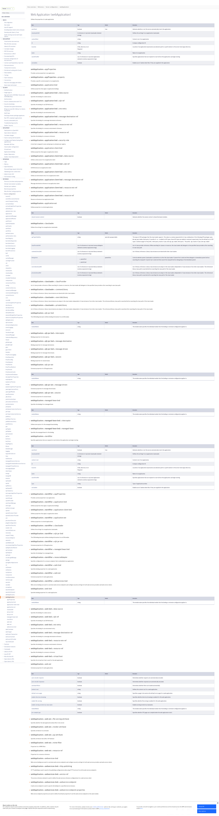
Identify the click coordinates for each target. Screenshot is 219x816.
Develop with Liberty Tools (11, 32)
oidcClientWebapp (11, 503)
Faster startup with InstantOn (12, 137)
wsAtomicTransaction (11, 634)
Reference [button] (6, 179)
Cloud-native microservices (11, 41)
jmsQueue (8, 406)
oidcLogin (8, 505)
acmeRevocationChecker (12, 199)
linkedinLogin (9, 448)
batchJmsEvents (10, 243)
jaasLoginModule (10, 391)
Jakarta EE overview (9, 46)
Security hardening (9, 104)
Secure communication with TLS (12, 101)
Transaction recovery (10, 68)
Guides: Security (8, 125)
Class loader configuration (11, 147)
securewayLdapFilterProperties (14, 545)
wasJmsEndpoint (10, 589)
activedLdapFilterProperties (13, 206)
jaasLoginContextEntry (12, 389)
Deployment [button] (6, 128)
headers (8, 352)
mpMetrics (8, 486)
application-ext (11, 607)
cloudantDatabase (11, 278)
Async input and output (10, 85)
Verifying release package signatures (14, 115)
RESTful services (8, 51)
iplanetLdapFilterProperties (13, 387)
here (141, 808)
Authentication (8, 90)
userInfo (8, 582)
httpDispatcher (10, 357)
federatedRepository (11, 337)
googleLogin (9, 344)
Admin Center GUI (9, 174)
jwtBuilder (8, 431)
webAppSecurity (10, 594)
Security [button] (5, 87)
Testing (6, 75)
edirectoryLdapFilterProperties (14, 317)
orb (7, 518)
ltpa (7, 456)
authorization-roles (11, 236)
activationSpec (10, 204)
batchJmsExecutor (11, 246)
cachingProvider (10, 260)
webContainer (9, 629)
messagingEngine (10, 468)
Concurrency (7, 80)
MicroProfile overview (10, 44)
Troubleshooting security (11, 123)
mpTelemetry (9, 491)
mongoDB (8, 476)
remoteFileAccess (10, 530)
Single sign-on (8, 92)
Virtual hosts (7, 149)
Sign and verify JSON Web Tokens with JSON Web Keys (14, 95)
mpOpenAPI (9, 488)
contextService (10, 295)
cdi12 (7, 265)
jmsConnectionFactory (12, 401)
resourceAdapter (10, 538)
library (7, 446)
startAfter (10, 619)
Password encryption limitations (13, 106)
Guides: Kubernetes (9, 154)
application (9, 213)
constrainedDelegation (12, 293)
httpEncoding (9, 359)
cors (7, 297)
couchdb (8, 300)
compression (9, 280)
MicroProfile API (8, 656)
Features (6, 644)
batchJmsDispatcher (11, 241)
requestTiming (10, 535)
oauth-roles (9, 495)
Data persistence (9, 65)
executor (8, 330)
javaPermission (10, 394)
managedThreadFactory (12, 466)
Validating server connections (12, 171)
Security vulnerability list (11, 120)
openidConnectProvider (12, 515)
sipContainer (9, 550)
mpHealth (8, 481)
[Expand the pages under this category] (1, 20)
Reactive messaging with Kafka (12, 82)
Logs (5, 161)
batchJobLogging (10, 248)
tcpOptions (9, 572)
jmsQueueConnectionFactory (13, 409)
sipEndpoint (9, 552)
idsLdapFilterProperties (12, 377)
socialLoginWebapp (11, 557)
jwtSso (7, 436)
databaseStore (10, 307)
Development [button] (6, 39)
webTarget (9, 632)
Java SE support (8, 27)
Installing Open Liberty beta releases (14, 30)
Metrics (6, 164)
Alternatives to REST (10, 53)
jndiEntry (8, 416)
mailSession (9, 458)
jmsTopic (8, 411)
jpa (6, 426)
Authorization (8, 99)
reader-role (9, 528)
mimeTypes (9, 471)
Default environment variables (12, 184)
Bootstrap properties (10, 189)
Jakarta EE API (8, 651)
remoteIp (8, 533)
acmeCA (8, 196)
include (7, 384)
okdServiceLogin (10, 508)
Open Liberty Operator (10, 133)
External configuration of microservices (11, 59)
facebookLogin (10, 332)
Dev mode (7, 25)
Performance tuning (9, 176)
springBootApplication (12, 562)
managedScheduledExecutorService (15, 463)
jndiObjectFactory (11, 419)
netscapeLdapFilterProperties (14, 493)
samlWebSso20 (10, 542)
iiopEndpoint (9, 379)
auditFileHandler (10, 223)
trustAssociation (10, 577)
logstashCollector (10, 453)
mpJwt (7, 483)
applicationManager (11, 216)
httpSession (9, 369)
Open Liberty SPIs (9, 661)
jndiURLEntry (9, 424)
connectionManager (11, 290)
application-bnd (11, 602)
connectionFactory (11, 288)
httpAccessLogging (11, 354)
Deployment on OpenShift (11, 130)
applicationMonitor (11, 218)
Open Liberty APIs (9, 659)
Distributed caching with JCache (13, 70)
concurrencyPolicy (11, 283)
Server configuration (9, 194)
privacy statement (105, 808)
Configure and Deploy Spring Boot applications (13, 141)
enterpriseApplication (12, 325)
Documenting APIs (9, 56)
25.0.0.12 (9, 8)
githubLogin (9, 342)
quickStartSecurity (11, 525)
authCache (9, 226)
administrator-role (11, 211)
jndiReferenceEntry (11, 421)
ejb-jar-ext (10, 614)
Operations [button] (6, 159)
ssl (6, 565)
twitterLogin (9, 580)
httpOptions (9, 364)
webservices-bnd (11, 627)
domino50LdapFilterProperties (14, 315)
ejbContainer (9, 322)
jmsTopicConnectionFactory (13, 414)
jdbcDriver (8, 396)
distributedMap (10, 310)
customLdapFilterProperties (13, 302)
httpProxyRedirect (11, 367)
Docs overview (6, 16)
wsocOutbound (10, 641)
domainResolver (10, 312)
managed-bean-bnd (12, 617)
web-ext (9, 624)
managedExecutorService (13, 461)
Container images (9, 49)
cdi (6, 263)
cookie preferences (98, 807)
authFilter (8, 231)
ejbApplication (10, 320)
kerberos (8, 439)
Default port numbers (10, 186)
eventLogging (9, 327)
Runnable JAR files (9, 144)
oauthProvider (10, 500)
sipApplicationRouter (11, 547)
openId (7, 510)
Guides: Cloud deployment (11, 156)
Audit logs (7, 113)
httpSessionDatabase (12, 374)
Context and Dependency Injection (13, 63)
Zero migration (8, 22)
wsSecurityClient (10, 636)
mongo (7, 473)
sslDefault (8, 567)
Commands (7, 649)
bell (7, 253)
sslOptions (8, 570)
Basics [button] (4, 20)
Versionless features (9, 646)
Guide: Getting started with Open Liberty (13, 35)
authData (8, 228)
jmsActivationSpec (11, 399)
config (7, 285)
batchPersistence (10, 250)
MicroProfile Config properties (12, 191)
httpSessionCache (10, 372)
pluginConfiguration (11, 523)
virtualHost (9, 587)
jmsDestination (10, 404)
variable (8, 585)
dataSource (9, 305)
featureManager (10, 335)
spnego (8, 560)
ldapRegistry (9, 443)
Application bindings (9, 152)
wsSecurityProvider (11, 639)
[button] (217, 803)
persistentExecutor (11, 520)
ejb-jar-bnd (10, 612)
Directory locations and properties (13, 181)
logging (8, 451)
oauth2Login (9, 498)
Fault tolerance (8, 77)
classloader (9, 270)
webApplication (10, 597)
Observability (8, 72)
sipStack (8, 555)
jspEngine (8, 429)
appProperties (11, 599)
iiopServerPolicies (10, 382)
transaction (9, 575)
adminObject (9, 208)
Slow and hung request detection (13, 169)
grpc (7, 347)
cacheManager (10, 258)
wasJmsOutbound (10, 592)
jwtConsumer (9, 434)
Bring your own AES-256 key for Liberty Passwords (14, 109)
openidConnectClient (11, 513)
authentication (10, 233)
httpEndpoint (9, 362)
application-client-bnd (13, 604)
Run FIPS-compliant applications (13, 118)
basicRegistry (9, 238)
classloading (9, 273)
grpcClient (8, 349)
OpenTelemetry (8, 166)
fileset (7, 340)
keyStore (8, 441)
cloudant (8, 275)
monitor (8, 478)
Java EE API (7, 654)
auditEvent (9, 221)
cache (7, 255)
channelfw (8, 268)
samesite (8, 540)
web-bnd (9, 622)
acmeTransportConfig (12, 201)
